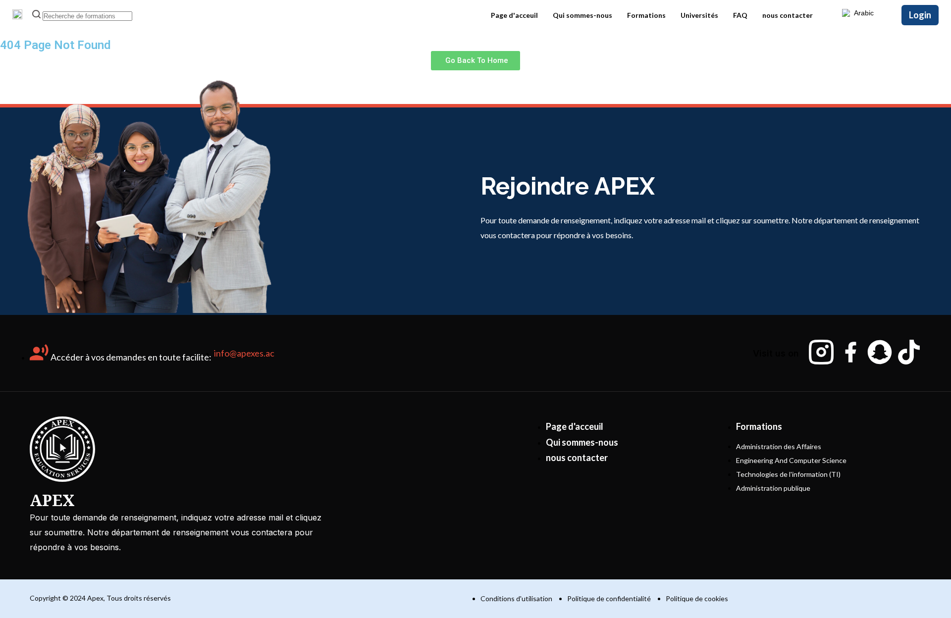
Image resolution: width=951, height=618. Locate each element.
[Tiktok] (909, 352)
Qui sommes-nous (582, 15)
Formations (646, 15)
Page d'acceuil (514, 15)
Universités (699, 15)
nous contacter (787, 15)
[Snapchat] (879, 352)
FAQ (740, 15)
